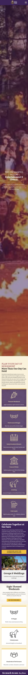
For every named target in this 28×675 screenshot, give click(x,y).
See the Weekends (14, 600)
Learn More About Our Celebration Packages (14, 552)
